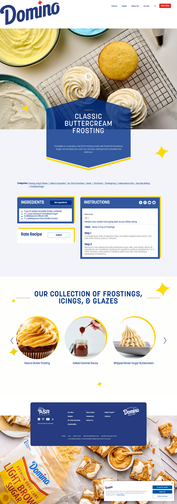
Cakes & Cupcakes (57, 183)
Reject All (162, 492)
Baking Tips (135, 6)
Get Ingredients (60, 203)
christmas (98, 183)
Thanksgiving (110, 183)
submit (59, 235)
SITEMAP (64, 464)
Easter (89, 183)
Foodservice (90, 444)
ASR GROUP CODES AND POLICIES (109, 464)
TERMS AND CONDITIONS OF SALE (91, 464)
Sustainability (72, 452)
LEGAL (69, 464)
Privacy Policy (121, 495)
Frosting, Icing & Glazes (38, 183)
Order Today (165, 6)
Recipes (124, 6)
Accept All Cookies (162, 487)
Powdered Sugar (37, 187)
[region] (139, 491)
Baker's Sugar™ (110, 440)
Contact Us (89, 448)
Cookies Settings (162, 496)
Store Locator (90, 440)
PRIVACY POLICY (77, 464)
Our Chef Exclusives (76, 183)
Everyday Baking (143, 183)
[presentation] (12, 369)
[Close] (172, 483)
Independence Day (126, 183)
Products (114, 6)
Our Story (147, 6)
